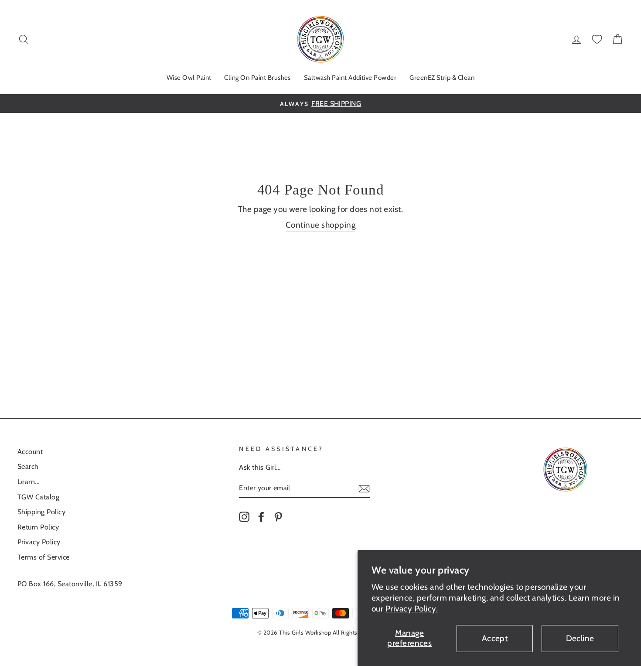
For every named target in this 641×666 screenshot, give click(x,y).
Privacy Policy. (411, 609)
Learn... (28, 481)
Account (30, 451)
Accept (495, 638)
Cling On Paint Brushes (257, 78)
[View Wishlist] (597, 39)
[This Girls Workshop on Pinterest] (278, 516)
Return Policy (38, 527)
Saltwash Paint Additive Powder (350, 78)
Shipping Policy (41, 511)
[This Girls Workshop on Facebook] (261, 516)
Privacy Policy (39, 541)
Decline (580, 638)
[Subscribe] (364, 488)
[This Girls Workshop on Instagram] (244, 516)
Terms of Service (43, 557)
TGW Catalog (38, 496)
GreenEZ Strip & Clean (441, 78)
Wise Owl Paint (189, 78)
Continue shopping (320, 225)
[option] (320, 104)
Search (28, 466)
